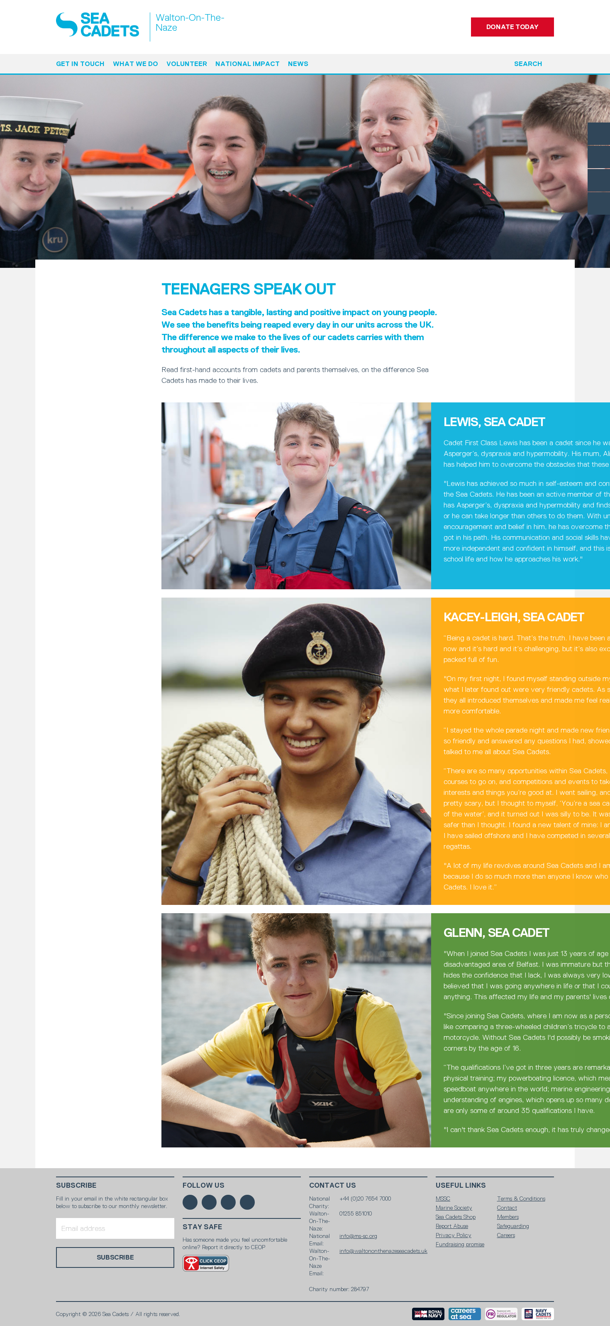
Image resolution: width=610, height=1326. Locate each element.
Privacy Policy (453, 1235)
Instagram (599, 180)
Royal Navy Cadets (538, 1314)
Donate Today (512, 26)
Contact (507, 1207)
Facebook (599, 134)
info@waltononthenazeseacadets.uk (383, 1251)
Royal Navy (428, 1314)
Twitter (599, 157)
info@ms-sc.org (358, 1236)
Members (508, 1216)
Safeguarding (513, 1226)
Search (528, 63)
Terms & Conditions (521, 1198)
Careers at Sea (465, 1314)
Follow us (203, 1185)
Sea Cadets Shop (456, 1216)
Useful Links (461, 1185)
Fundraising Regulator (501, 1314)
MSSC (443, 1198)
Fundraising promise (460, 1244)
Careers (506, 1235)
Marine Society (454, 1207)
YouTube (599, 203)
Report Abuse (452, 1226)
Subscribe (76, 1185)
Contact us (332, 1185)
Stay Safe (202, 1227)
